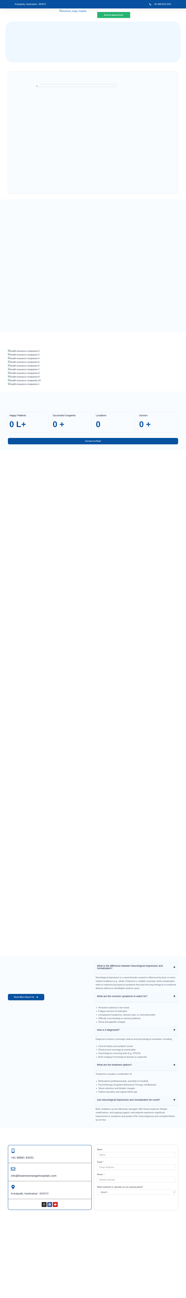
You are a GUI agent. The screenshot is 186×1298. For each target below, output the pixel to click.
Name (99, 1149)
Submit (133, 1200)
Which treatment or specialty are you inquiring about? (120, 1187)
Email (99, 1162)
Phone (100, 1174)
